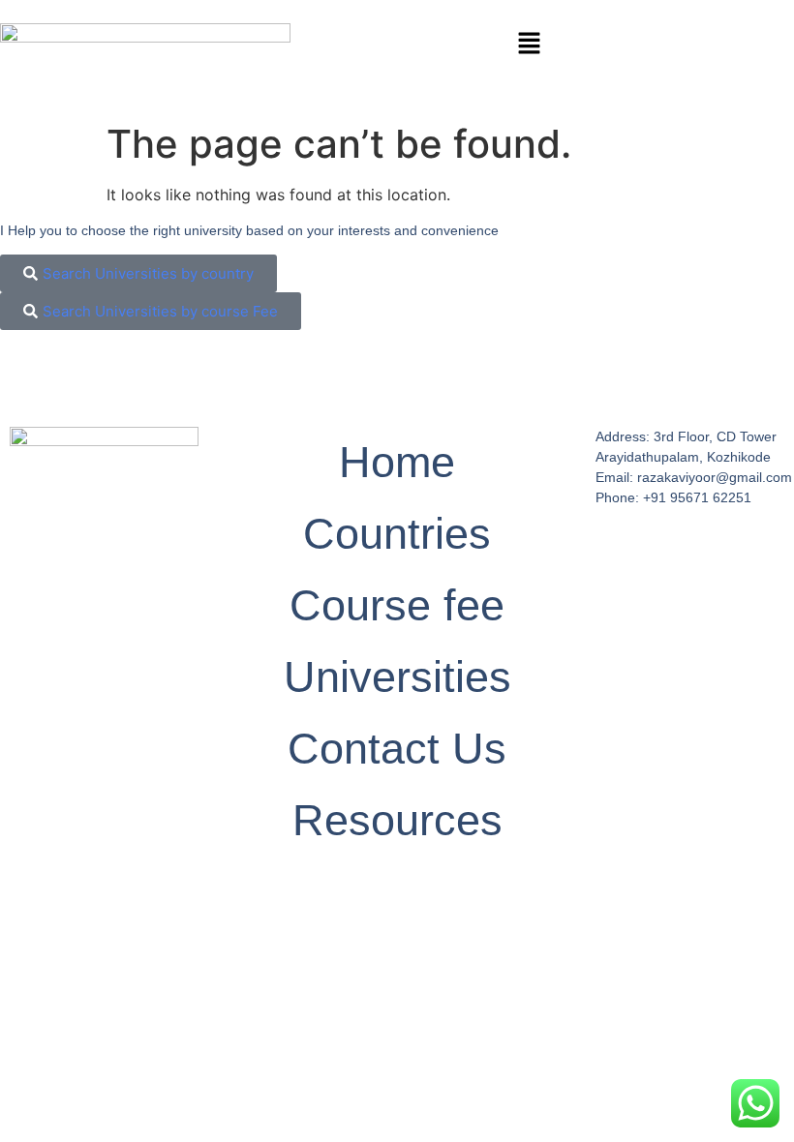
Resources (397, 820)
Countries (397, 533)
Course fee (397, 605)
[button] (528, 44)
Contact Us (397, 748)
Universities (397, 677)
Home (397, 462)
